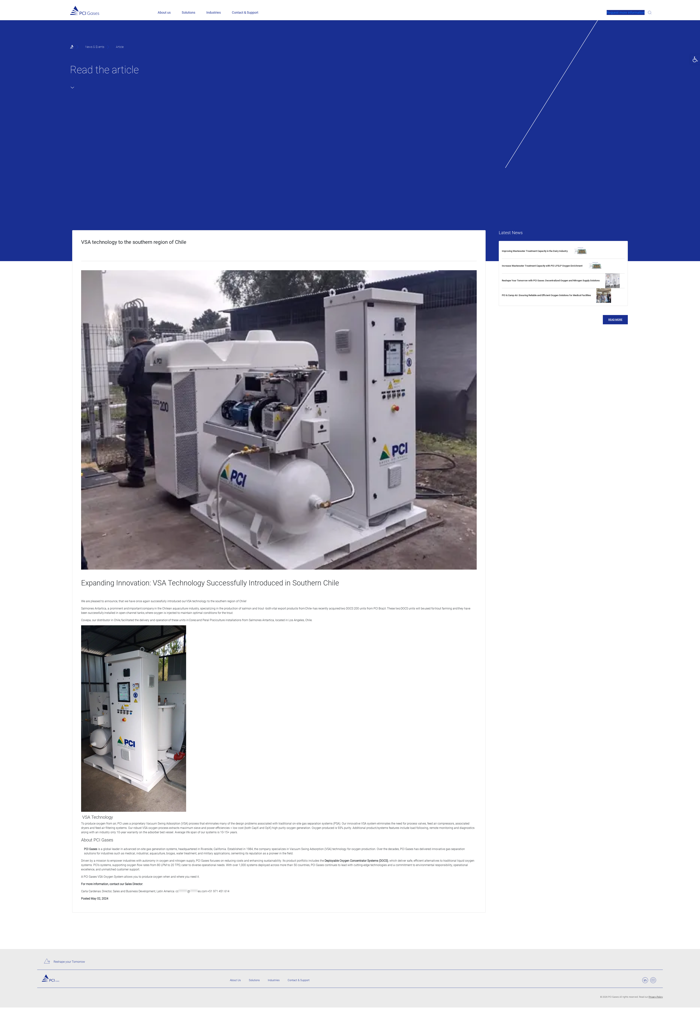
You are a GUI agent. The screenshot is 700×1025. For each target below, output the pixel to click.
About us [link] (164, 12)
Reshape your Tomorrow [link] (69, 961)
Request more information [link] (626, 12)
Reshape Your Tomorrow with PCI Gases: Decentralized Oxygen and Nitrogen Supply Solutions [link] (551, 280)
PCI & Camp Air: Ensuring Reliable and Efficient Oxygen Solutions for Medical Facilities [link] (546, 295)
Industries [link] (213, 12)
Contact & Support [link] (245, 12)
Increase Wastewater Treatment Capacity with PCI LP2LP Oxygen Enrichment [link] (542, 265)
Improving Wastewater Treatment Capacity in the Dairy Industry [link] (535, 251)
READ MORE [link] (615, 319)
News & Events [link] (94, 47)
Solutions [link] (188, 12)
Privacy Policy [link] (656, 997)
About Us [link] (235, 980)
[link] (695, 59)
